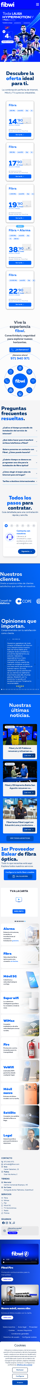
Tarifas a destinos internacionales (19, 481)
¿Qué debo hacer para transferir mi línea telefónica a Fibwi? (18, 441)
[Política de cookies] (24, 1365)
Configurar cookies (29, 1337)
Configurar (20, 1376)
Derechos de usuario (11, 1337)
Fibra (6, 1198)
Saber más (7, 1279)
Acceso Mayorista (24, 1330)
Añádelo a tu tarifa (8, 41)
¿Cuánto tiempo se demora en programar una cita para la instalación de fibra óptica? (17, 463)
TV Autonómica (10, 1208)
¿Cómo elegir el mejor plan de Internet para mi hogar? (17, 473)
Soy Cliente (12, 1232)
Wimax (6, 1200)
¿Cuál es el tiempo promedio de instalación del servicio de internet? (17, 431)
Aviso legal (22, 1327)
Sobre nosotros (9, 1327)
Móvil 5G (7, 1205)
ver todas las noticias (20, 838)
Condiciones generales (20, 1334)
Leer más (27, 755)
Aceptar (20, 1382)
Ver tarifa (19, 134)
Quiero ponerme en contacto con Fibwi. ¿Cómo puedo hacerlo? (18, 451)
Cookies (12, 1330)
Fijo (5, 1203)
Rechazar (20, 1370)
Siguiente (25, 551)
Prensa (6, 1213)
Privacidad (33, 1327)
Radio (6, 1210)
